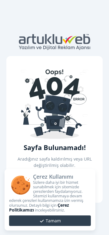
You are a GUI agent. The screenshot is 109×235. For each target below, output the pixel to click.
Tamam (53, 221)
